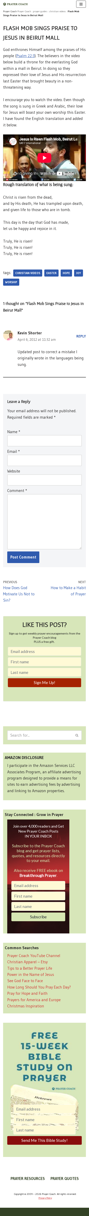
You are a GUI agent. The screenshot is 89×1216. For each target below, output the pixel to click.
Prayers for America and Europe (34, 999)
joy (78, 273)
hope (66, 273)
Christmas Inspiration (25, 1006)
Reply (81, 336)
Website (13, 471)
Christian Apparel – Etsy (27, 962)
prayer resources (28, 1178)
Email (13, 451)
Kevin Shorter (30, 333)
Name (13, 431)
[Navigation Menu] (81, 4)
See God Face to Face (25, 980)
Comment (17, 490)
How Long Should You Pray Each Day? (39, 987)
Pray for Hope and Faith (27, 993)
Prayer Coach (24, 11)
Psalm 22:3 (25, 55)
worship (11, 282)
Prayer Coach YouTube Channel (33, 955)
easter (51, 273)
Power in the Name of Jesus (30, 974)
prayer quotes (65, 1178)
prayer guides (40, 11)
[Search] (77, 735)
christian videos (57, 11)
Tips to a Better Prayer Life (29, 968)
